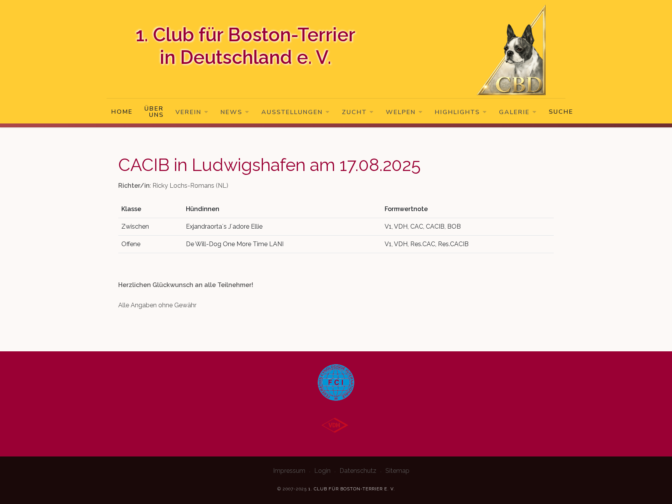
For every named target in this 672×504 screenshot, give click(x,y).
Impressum (289, 470)
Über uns (154, 111)
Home (122, 111)
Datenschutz (358, 470)
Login (322, 470)
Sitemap (397, 470)
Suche (561, 111)
